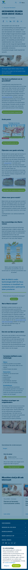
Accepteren (16, 565)
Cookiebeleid (16, 560)
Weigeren (6, 565)
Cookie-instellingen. (10, 562)
